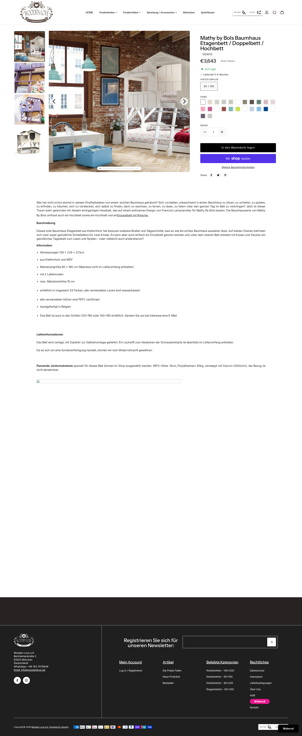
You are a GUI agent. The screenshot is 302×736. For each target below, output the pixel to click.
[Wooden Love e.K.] (38, 12)
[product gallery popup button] (183, 40)
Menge (204, 125)
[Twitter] (218, 175)
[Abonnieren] (271, 642)
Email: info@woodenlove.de (29, 669)
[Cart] (282, 12)
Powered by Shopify (59, 727)
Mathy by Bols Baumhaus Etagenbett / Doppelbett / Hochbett (232, 43)
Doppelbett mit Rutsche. (132, 215)
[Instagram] (26, 680)
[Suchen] (274, 12)
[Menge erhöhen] (221, 132)
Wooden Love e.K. (40, 727)
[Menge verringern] (204, 132)
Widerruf (288, 728)
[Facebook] (211, 175)
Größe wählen (209, 79)
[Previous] (54, 101)
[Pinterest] (225, 175)
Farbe (203, 97)
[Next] (184, 101)
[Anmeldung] (266, 12)
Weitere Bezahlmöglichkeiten (238, 167)
